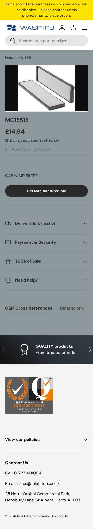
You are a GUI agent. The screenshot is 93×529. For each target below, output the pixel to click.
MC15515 (25, 57)
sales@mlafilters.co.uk (38, 483)
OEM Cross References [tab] (28, 308)
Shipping (12, 140)
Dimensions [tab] (72, 308)
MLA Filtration (27, 516)
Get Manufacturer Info (46, 191)
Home (9, 57)
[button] (73, 28)
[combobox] (46, 40)
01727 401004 (27, 473)
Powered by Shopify (53, 516)
